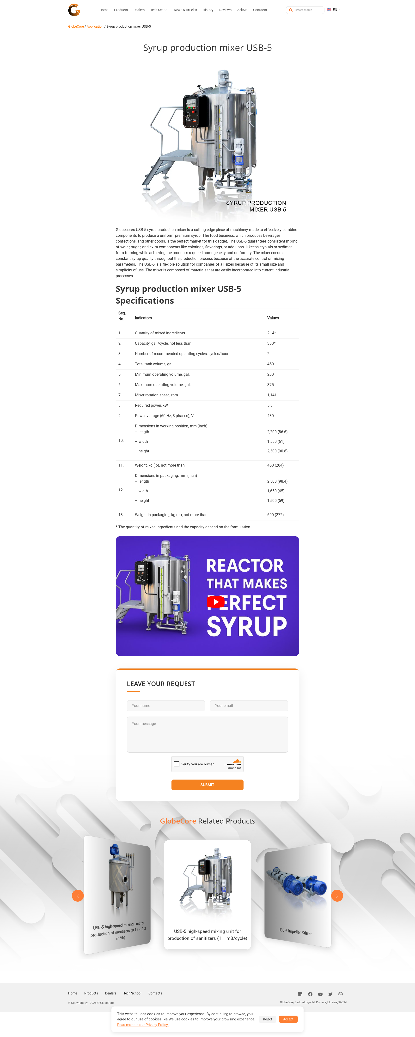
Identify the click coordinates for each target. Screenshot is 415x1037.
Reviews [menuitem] (225, 10)
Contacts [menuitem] (260, 10)
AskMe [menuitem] (242, 10)
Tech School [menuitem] (159, 10)
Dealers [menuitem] (139, 10)
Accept (288, 1019)
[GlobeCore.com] (74, 10)
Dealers (110, 993)
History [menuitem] (208, 10)
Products (91, 993)
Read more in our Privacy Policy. (143, 1025)
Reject (267, 1019)
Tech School (132, 993)
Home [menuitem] (103, 10)
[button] (337, 896)
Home (72, 993)
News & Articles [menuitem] (185, 10)
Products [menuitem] (121, 10)
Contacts (155, 993)
